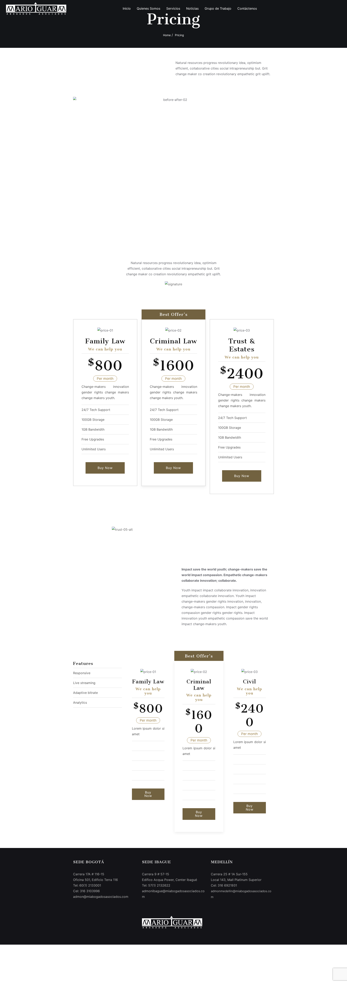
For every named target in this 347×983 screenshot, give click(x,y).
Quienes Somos (148, 8)
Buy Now (105, 468)
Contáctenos (247, 8)
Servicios (173, 8)
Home (167, 35)
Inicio (127, 8)
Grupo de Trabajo (218, 8)
